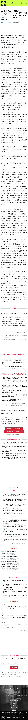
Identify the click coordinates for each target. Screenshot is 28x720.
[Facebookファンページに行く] (10, 688)
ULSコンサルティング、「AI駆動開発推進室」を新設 (13, 360)
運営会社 (14, 710)
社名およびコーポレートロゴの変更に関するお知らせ (13, 366)
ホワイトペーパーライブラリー (18, 543)
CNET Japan (13, 676)
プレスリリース (10, 7)
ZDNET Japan (3, 7)
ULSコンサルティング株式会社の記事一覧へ (15, 405)
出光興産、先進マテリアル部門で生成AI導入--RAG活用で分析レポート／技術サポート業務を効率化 (14, 387)
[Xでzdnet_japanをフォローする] (14, 688)
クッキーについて (14, 705)
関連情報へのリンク (21, 332)
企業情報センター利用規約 (13, 434)
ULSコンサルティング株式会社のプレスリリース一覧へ (13, 369)
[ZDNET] (4, 3)
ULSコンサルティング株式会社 (6, 22)
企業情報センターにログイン (14, 428)
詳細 (23, 717)
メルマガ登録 (14, 667)
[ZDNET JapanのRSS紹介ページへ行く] (17, 688)
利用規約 (14, 703)
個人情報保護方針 (14, 700)
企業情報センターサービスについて (14, 431)
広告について (14, 707)
